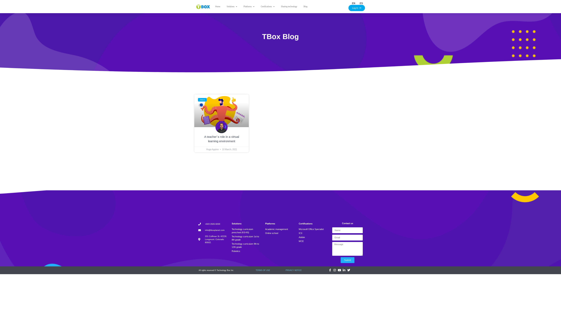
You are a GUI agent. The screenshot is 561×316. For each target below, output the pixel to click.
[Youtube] (339, 270)
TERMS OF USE (263, 270)
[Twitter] (348, 270)
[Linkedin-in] (344, 270)
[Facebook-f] (330, 270)
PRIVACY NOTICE (294, 270)
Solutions (230, 6)
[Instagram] (334, 270)
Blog (305, 6)
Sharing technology (289, 6)
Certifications (266, 6)
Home (217, 6)
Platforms (248, 6)
